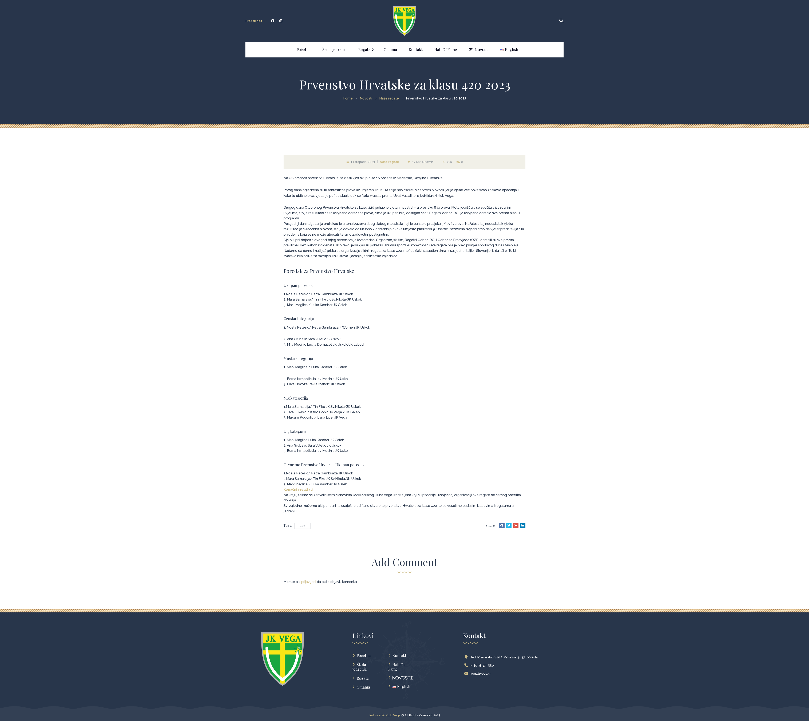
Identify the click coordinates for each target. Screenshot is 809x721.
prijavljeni (308, 582)
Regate (363, 678)
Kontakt (399, 655)
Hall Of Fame (396, 667)
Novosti (402, 678)
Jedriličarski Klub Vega (384, 715)
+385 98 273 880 (482, 665)
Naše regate (389, 162)
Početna (364, 655)
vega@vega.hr (480, 673)
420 (302, 525)
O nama (363, 687)
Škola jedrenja (359, 667)
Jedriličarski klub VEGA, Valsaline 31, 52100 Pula (504, 657)
